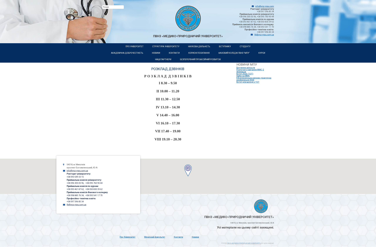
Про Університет (127, 237)
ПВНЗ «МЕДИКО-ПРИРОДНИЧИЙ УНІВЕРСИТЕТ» (244, 243)
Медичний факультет (154, 237)
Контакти (178, 237)
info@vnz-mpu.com (264, 6)
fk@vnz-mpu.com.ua (264, 35)
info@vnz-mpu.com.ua (77, 171)
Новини (195, 237)
